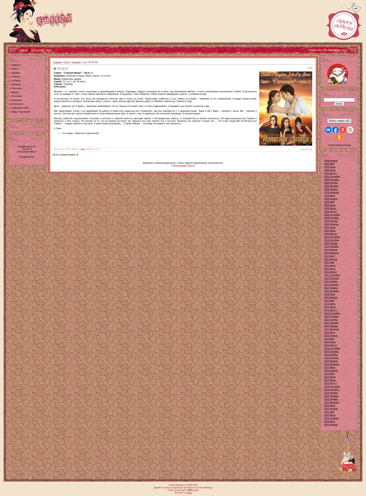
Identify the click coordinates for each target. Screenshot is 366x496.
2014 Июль (330, 380)
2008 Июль (330, 170)
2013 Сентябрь (332, 348)
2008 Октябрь (331, 179)
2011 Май (329, 262)
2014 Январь (331, 361)
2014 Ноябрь (331, 392)
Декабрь (76, 62)
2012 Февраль (331, 291)
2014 (66, 62)
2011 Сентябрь (332, 275)
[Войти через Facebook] (335, 130)
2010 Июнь (330, 227)
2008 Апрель (331, 160)
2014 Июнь (330, 377)
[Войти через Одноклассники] (339, 137)
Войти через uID (339, 120)
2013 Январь (331, 326)
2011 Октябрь (331, 278)
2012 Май (329, 300)
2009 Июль (330, 208)
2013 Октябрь (331, 351)
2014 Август (330, 383)
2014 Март (329, 367)
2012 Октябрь (331, 316)
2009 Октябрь (331, 218)
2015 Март (329, 405)
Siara (82, 149)
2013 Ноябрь (331, 354)
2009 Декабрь (331, 224)
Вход (49, 50)
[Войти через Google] (350, 129)
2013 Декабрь (331, 357)
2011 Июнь (330, 265)
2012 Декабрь (331, 322)
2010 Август (330, 233)
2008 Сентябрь (332, 176)
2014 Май (329, 373)
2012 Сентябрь (332, 313)
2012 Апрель (331, 297)
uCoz (189, 492)
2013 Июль (330, 342)
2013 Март (329, 332)
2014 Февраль (331, 364)
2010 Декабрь (331, 246)
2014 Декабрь (331, 396)
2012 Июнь (330, 303)
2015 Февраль (331, 402)
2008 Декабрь (331, 186)
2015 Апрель (331, 408)
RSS (344, 50)
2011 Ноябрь (331, 281)
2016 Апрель (331, 424)
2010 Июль (330, 230)
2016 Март (329, 421)
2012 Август (330, 310)
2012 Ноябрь (331, 319)
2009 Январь (331, 189)
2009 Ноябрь (331, 221)
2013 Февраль (331, 329)
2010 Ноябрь (331, 243)
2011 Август (330, 272)
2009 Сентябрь (332, 214)
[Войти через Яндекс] (343, 130)
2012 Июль (330, 307)
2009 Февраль (331, 192)
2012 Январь (331, 287)
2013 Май (329, 338)
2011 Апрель (330, 259)
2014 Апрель (331, 370)
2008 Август (330, 173)
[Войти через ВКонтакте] (328, 130)
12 (84, 62)
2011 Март (329, 256)
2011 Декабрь (331, 284)
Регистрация (37, 50)
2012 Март (329, 294)
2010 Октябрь (331, 240)
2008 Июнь (330, 167)
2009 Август (330, 211)
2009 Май (329, 202)
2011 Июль (330, 268)
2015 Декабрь (331, 418)
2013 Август (330, 345)
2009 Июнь (330, 205)
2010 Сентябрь (332, 237)
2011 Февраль (331, 252)
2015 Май (329, 412)
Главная (23, 50)
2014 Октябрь (331, 389)
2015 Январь (331, 399)
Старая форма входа (339, 145)
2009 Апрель (331, 198)
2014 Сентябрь (332, 386)
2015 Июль (330, 415)
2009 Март (329, 195)
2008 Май (329, 163)
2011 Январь (331, 249)
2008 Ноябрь (331, 183)
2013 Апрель (331, 335)
